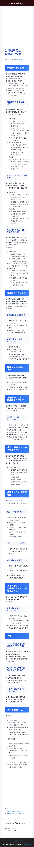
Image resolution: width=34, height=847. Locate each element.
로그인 (7, 830)
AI (7, 808)
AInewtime (17, 3)
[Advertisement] (17, 28)
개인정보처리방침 (17, 841)
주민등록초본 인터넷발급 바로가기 (18, 813)
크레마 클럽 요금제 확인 (14, 811)
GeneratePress (26, 844)
